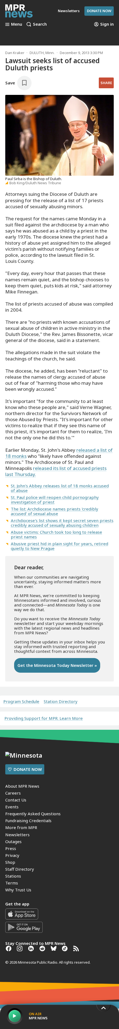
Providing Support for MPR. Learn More (43, 718)
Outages (13, 841)
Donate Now (99, 10)
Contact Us (15, 800)
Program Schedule (21, 701)
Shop (10, 862)
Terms (11, 883)
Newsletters (17, 834)
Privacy (12, 855)
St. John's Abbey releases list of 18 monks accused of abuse (60, 488)
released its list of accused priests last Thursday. (56, 471)
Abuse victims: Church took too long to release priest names (56, 534)
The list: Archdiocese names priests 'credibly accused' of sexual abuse (54, 511)
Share (106, 82)
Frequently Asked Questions (33, 813)
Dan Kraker (14, 52)
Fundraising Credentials (28, 820)
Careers (13, 793)
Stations (13, 876)
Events (12, 806)
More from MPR (21, 827)
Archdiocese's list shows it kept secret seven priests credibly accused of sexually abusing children (62, 523)
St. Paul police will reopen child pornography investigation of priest (55, 500)
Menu (16, 24)
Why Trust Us (18, 889)
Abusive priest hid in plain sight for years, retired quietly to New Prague (59, 546)
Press (10, 848)
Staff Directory (19, 869)
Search (40, 24)
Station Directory (60, 701)
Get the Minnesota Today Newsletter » (57, 665)
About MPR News (22, 786)
